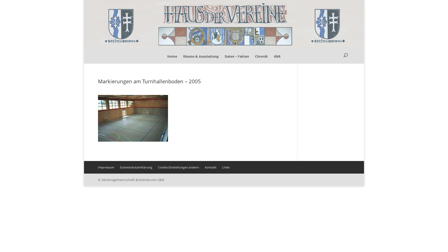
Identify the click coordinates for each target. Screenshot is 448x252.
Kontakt (210, 167)
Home (172, 56)
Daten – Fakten (237, 56)
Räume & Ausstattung (201, 56)
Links (226, 167)
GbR (277, 56)
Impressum (106, 167)
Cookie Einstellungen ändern (178, 167)
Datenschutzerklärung (136, 167)
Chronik (261, 56)
